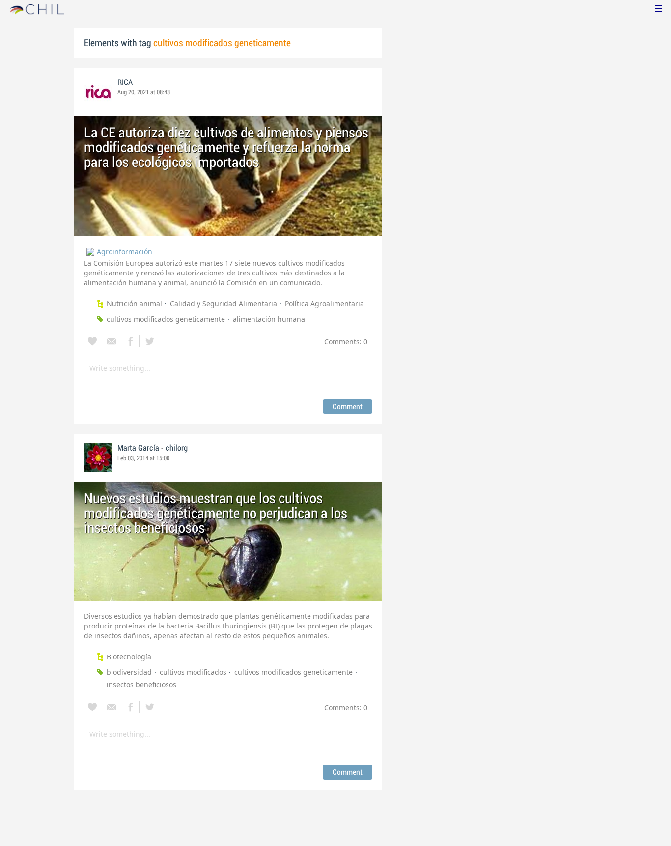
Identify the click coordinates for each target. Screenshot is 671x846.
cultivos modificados (193, 672)
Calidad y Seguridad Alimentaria (223, 303)
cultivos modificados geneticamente (166, 319)
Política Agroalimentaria (324, 303)
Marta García (138, 448)
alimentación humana (269, 319)
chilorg (177, 448)
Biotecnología (129, 656)
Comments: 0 (345, 341)
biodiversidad (129, 672)
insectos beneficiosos (141, 684)
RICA (125, 82)
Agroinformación (124, 251)
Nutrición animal (134, 303)
